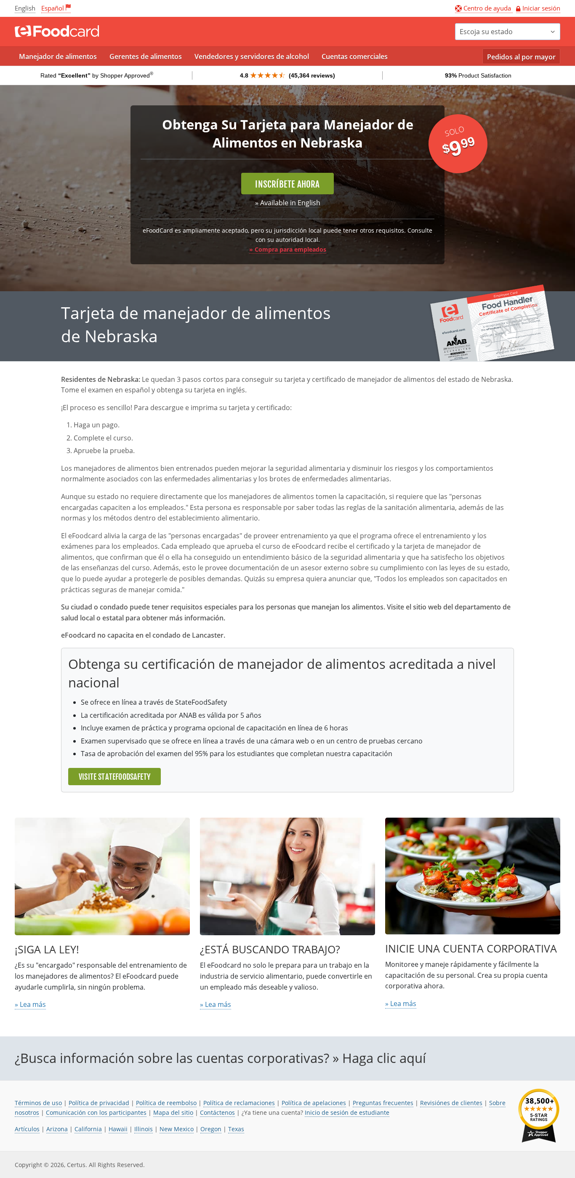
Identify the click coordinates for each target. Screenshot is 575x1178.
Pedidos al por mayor (521, 57)
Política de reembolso (166, 1103)
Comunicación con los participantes (96, 1112)
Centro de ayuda (487, 8)
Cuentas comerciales (355, 56)
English (25, 8)
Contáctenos (217, 1112)
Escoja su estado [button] (486, 31)
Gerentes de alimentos (145, 56)
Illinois (143, 1129)
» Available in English (287, 202)
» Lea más (30, 1004)
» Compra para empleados (287, 249)
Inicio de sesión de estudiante (347, 1112)
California (88, 1129)
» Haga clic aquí (379, 1058)
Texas (236, 1129)
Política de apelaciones (314, 1103)
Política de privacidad (99, 1103)
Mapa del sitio (173, 1112)
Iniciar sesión (541, 8)
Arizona (57, 1129)
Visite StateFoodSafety (114, 776)
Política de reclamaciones (239, 1103)
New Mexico (177, 1129)
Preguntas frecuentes (383, 1103)
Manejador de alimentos (58, 56)
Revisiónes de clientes (451, 1103)
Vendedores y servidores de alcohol (251, 56)
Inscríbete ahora (287, 184)
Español (52, 8)
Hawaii (118, 1129)
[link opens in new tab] (538, 1115)
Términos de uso (38, 1103)
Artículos (27, 1129)
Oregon (210, 1129)
